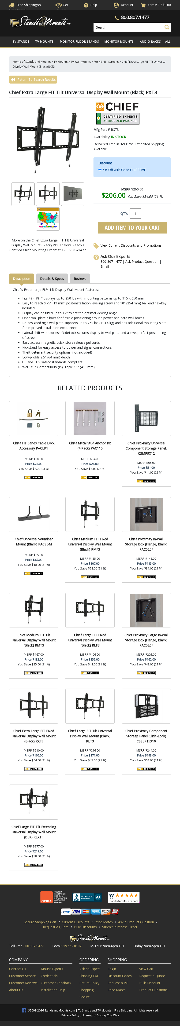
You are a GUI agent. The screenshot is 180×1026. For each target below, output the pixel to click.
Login (112, 969)
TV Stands (21, 42)
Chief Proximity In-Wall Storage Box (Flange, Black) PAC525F (146, 544)
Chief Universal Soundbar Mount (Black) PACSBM (34, 541)
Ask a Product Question (136, 922)
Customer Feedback (56, 983)
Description (21, 278)
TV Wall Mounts (81, 62)
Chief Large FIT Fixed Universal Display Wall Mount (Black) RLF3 (90, 640)
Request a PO (118, 983)
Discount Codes (120, 976)
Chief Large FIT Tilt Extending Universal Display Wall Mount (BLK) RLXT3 (33, 832)
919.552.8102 (71, 946)
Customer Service (22, 976)
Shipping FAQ (89, 976)
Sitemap (87, 1015)
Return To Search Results (36, 79)
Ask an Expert (89, 969)
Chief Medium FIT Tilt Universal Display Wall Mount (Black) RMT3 (34, 640)
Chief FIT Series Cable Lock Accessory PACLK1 (33, 445)
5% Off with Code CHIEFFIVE (124, 170)
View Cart (146, 969)
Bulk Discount (149, 983)
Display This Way (108, 1015)
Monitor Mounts (119, 42)
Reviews (80, 278)
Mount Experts (52, 969)
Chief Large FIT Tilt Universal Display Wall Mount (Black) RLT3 (90, 736)
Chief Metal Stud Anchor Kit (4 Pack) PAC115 (90, 445)
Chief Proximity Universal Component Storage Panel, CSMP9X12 (146, 448)
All (168, 42)
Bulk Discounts (85, 927)
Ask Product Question (141, 261)
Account (127, 5)
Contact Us (17, 969)
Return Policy (89, 983)
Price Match (104, 922)
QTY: (124, 213)
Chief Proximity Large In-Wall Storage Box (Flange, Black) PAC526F (146, 640)
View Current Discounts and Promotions (131, 245)
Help (93, 5)
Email (105, 266)
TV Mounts (44, 42)
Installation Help (53, 990)
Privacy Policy (70, 1015)
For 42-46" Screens (106, 62)
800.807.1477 (135, 17)
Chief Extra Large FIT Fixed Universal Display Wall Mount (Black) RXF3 (34, 736)
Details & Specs (52, 278)
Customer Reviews (23, 983)
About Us (16, 990)
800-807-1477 (111, 261)
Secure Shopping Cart (40, 922)
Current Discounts (75, 922)
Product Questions (153, 990)
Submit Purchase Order (119, 927)
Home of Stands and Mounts (32, 62)
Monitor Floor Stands (79, 42)
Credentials (49, 976)
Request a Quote (56, 927)
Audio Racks (150, 42)
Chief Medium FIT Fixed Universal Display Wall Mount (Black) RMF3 (90, 544)
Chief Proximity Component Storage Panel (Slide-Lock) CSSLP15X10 (146, 736)
